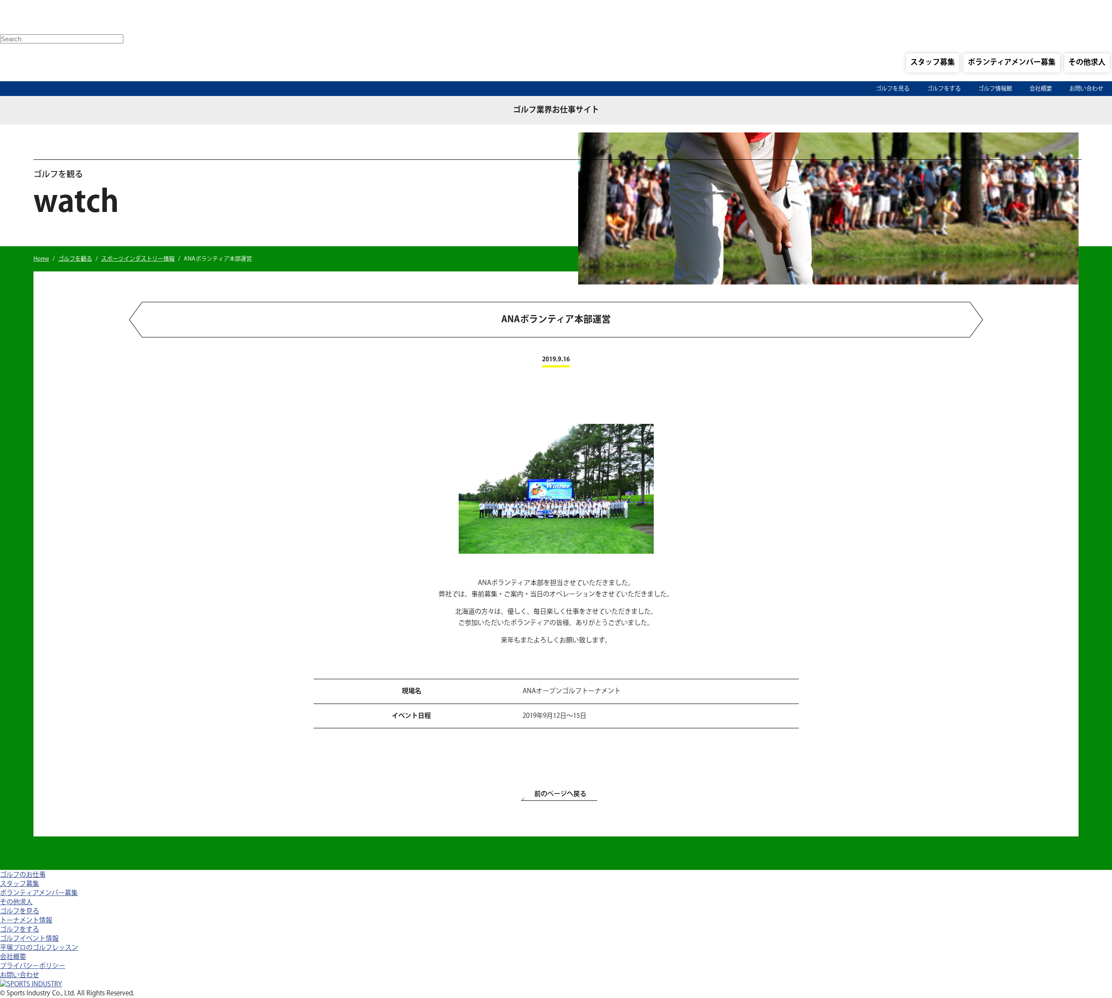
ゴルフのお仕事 (23, 874)
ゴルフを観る (75, 259)
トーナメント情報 (26, 920)
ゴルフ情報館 (995, 89)
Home (41, 259)
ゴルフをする (944, 89)
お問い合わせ (1086, 89)
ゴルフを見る (893, 89)
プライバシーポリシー (32, 966)
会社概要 (1040, 89)
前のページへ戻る (560, 794)
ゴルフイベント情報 (29, 938)
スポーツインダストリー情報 (138, 259)
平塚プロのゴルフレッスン (39, 947)
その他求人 (1087, 62)
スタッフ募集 (932, 62)
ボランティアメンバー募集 (1012, 62)
